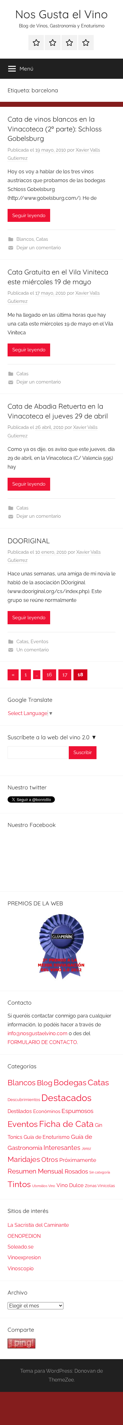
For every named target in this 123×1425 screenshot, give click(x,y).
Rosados (76, 1171)
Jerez (86, 1148)
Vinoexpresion (24, 1258)
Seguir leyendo (28, 215)
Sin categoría (99, 1172)
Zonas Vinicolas (100, 1185)
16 (49, 675)
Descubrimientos (24, 1099)
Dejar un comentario (38, 248)
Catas (42, 239)
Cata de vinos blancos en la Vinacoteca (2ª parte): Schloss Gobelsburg (55, 129)
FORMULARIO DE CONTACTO (42, 1042)
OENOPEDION (24, 1236)
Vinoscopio (21, 1269)
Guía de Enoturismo (47, 1137)
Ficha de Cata (66, 1124)
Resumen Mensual (35, 1171)
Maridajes (24, 1159)
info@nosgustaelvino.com (37, 1033)
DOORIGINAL (29, 540)
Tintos (19, 1184)
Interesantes (62, 1147)
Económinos (46, 1111)
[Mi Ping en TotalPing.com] (21, 1347)
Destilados (20, 1111)
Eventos (39, 641)
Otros (49, 1159)
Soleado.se (20, 1247)
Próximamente (77, 1160)
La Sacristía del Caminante (38, 1225)
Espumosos (77, 1111)
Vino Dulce (70, 1185)
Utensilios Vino (43, 1186)
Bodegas (70, 1082)
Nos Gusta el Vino (61, 14)
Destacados (66, 1097)
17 (64, 675)
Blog (44, 1083)
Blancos (25, 239)
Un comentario (32, 650)
